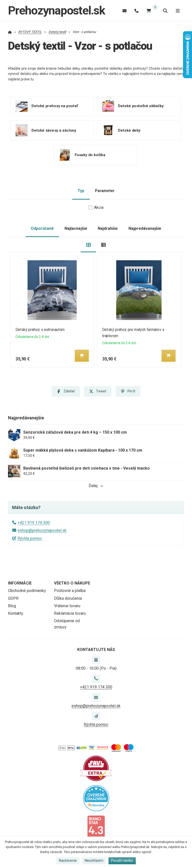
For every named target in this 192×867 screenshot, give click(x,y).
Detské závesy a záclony (54, 130)
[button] (82, 356)
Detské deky (129, 130)
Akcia (99, 207)
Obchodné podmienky (27, 590)
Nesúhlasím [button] (94, 861)
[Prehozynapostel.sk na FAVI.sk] (96, 768)
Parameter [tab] (104, 190)
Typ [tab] (81, 190)
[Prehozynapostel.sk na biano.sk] (96, 827)
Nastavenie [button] (68, 861)
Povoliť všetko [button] (122, 861)
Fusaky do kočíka (90, 155)
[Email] (124, 10)
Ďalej (93, 485)
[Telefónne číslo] (136, 10)
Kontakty (15, 613)
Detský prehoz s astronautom (40, 329)
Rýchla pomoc (30, 538)
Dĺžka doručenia (68, 598)
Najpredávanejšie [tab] (144, 228)
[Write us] (96, 716)
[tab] (88, 244)
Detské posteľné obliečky (141, 106)
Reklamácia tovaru (70, 613)
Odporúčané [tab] (42, 228)
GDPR (13, 598)
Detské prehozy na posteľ (55, 106)
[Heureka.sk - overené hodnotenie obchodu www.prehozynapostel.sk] (96, 797)
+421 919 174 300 (34, 522)
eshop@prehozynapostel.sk (42, 530)
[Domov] (10, 32)
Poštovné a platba (70, 590)
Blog (12, 605)
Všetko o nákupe (72, 583)
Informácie (20, 583)
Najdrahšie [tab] (108, 228)
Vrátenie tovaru (67, 605)
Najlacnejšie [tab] (75, 228)
